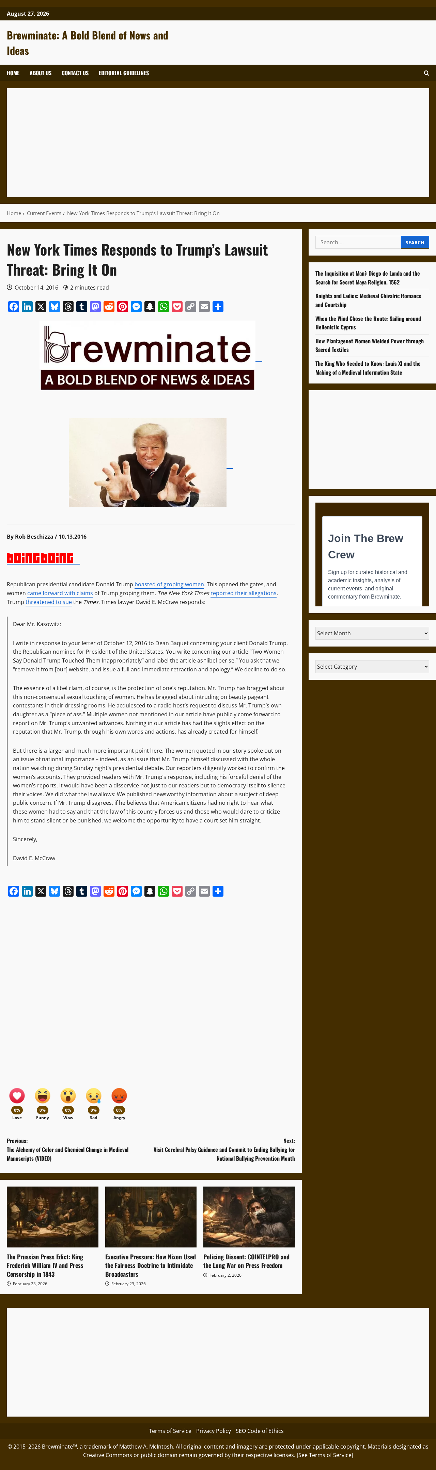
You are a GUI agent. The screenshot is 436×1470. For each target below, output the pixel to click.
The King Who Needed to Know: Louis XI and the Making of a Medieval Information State (368, 367)
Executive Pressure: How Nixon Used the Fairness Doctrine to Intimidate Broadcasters (150, 1265)
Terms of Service (170, 1431)
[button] (426, 73)
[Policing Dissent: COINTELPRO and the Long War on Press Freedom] (249, 1217)
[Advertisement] (218, 142)
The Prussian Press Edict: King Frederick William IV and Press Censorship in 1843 (45, 1265)
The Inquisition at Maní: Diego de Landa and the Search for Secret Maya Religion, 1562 (367, 277)
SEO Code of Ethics (260, 1431)
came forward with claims (60, 593)
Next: (224, 1149)
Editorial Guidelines (124, 73)
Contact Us (75, 73)
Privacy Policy (213, 1431)
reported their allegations (244, 593)
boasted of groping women (169, 584)
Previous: (67, 1149)
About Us (40, 73)
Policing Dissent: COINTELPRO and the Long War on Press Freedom (246, 1261)
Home (13, 73)
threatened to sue (49, 602)
